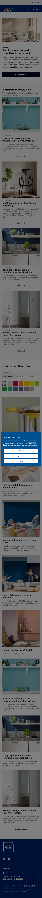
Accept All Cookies (21, 456)
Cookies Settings (21, 450)
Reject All (21, 461)
